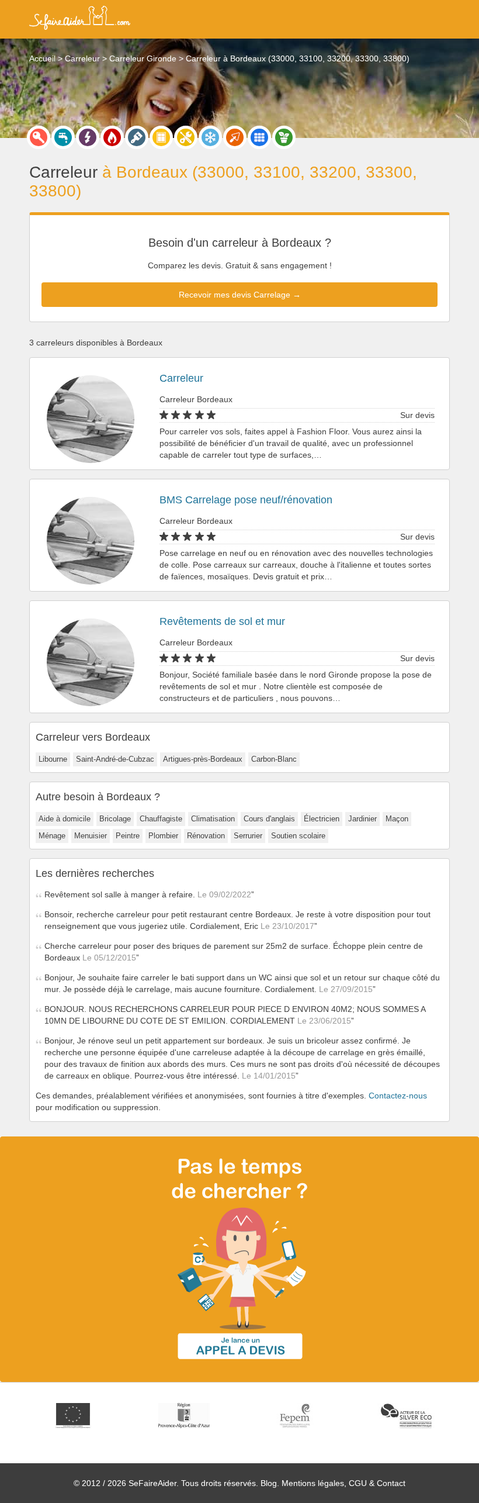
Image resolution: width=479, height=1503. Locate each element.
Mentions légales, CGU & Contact (343, 1483)
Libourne (53, 759)
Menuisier (90, 835)
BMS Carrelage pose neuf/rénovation (245, 500)
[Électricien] (87, 137)
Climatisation (213, 818)
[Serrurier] (38, 137)
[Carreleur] (259, 137)
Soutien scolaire (298, 835)
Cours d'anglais (269, 818)
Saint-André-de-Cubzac (115, 759)
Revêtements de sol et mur (222, 621)
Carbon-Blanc (274, 759)
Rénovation (206, 835)
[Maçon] (234, 137)
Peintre (128, 835)
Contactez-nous (398, 1095)
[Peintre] (136, 137)
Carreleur (181, 378)
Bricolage (115, 818)
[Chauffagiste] (112, 137)
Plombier (163, 835)
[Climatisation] (210, 137)
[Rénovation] (185, 137)
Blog (269, 1483)
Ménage (52, 835)
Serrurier (248, 835)
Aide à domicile (65, 818)
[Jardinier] (284, 137)
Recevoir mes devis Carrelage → (240, 294)
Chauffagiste (161, 818)
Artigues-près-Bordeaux (202, 759)
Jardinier (362, 818)
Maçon (397, 818)
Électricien (321, 818)
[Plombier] (63, 137)
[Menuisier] (161, 137)
